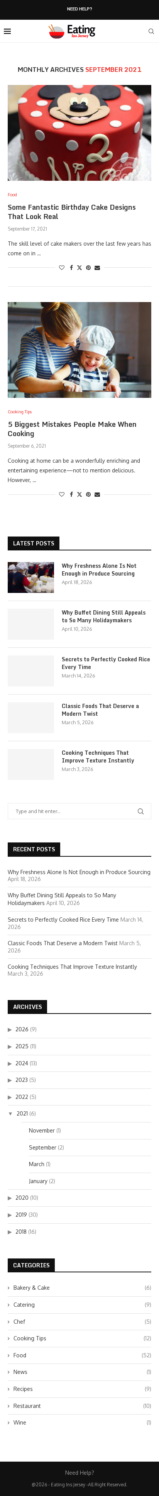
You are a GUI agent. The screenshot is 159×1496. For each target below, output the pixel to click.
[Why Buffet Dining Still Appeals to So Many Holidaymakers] (31, 624)
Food (82, 1355)
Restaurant (82, 1406)
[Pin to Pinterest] (88, 267)
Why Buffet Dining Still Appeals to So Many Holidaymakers (103, 616)
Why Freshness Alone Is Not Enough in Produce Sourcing (99, 569)
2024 (21, 1063)
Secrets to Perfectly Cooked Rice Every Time (106, 663)
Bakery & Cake (82, 1287)
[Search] (151, 31)
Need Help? (79, 9)
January (38, 1181)
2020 (22, 1197)
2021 (22, 1113)
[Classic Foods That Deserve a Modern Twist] (31, 717)
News (82, 1372)
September (42, 1147)
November (42, 1130)
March (36, 1164)
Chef (82, 1321)
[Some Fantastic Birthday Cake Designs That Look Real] (79, 133)
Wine (82, 1422)
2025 (22, 1046)
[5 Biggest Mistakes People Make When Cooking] (79, 350)
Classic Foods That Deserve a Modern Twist (100, 709)
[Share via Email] (97, 267)
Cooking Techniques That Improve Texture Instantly (98, 756)
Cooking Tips (82, 1338)
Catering (82, 1304)
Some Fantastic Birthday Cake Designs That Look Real (72, 211)
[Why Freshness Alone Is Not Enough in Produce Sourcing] (31, 577)
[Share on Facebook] (71, 267)
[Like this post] (61, 267)
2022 (21, 1097)
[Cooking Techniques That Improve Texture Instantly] (31, 764)
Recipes (82, 1389)
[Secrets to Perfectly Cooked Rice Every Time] (31, 670)
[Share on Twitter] (79, 267)
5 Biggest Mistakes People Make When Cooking (72, 428)
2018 (21, 1231)
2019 (21, 1214)
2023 (21, 1080)
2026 (22, 1029)
